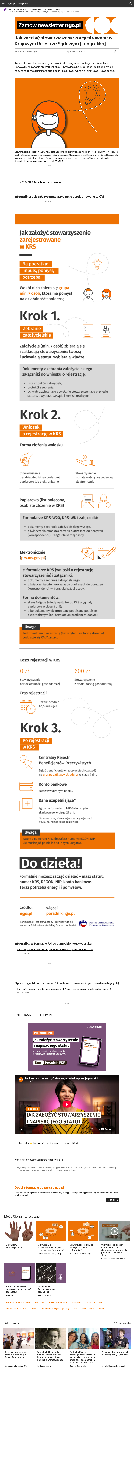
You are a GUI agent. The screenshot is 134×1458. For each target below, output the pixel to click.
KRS (34, 1308)
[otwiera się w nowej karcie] (67, 1047)
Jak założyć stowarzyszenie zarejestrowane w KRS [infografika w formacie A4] (55, 949)
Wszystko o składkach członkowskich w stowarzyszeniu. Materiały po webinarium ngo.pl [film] (114, 1250)
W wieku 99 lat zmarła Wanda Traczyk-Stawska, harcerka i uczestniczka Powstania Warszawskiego (50, 1356)
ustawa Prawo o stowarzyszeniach (89, 1308)
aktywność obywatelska (16, 1308)
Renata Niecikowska (58, 1302)
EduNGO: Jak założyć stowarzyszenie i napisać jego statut (18, 1289)
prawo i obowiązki (94, 1302)
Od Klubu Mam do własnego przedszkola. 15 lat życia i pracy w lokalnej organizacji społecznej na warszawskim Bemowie (82, 1357)
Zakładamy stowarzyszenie (14, 1246)
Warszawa (39, 1302)
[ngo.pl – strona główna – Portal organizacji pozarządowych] (11, 4)
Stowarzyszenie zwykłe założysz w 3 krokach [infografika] (81, 1247)
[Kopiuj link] (115, 51)
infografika (76, 1302)
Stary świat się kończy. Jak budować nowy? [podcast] (115, 1353)
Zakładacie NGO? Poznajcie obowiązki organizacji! (48, 1289)
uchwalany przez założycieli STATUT (45, 161)
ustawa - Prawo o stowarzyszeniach (54, 158)
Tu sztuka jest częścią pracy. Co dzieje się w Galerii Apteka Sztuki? (16, 1355)
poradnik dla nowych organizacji (55, 1308)
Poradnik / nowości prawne (18, 1302)
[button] (3, 3)
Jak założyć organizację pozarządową (51, 1143)
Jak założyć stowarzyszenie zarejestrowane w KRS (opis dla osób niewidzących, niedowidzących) (64, 989)
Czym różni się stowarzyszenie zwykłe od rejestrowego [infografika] (51, 1247)
